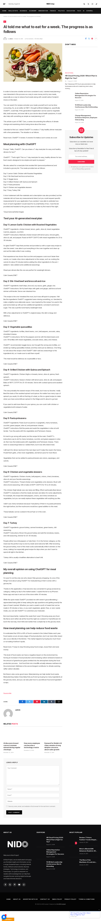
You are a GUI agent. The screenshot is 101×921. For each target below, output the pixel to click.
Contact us (45, 899)
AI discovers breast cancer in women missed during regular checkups (11, 746)
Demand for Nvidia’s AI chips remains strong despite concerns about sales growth (53, 746)
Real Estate (13, 11)
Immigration (43, 11)
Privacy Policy (80, 169)
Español (89, 11)
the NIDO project (61, 904)
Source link (7, 693)
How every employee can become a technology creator (32, 745)
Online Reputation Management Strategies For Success (85, 95)
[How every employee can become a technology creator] (33, 735)
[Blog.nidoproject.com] (50, 4)
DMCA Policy (57, 899)
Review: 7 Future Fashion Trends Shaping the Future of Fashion (88, 839)
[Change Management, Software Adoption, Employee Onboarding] (69, 118)
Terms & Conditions (86, 899)
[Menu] (4, 4)
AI (83, 11)
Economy (32, 11)
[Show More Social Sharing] (96, 38)
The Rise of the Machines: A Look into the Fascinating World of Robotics (87, 861)
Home (4, 11)
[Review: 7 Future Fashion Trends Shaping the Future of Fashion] (73, 840)
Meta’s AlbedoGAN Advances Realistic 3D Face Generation (87, 850)
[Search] (84, 4)
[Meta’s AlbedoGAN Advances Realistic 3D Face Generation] (73, 851)
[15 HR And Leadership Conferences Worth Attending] (69, 108)
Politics (61, 11)
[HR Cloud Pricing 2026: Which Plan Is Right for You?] (81, 60)
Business (23, 11)
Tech (79, 11)
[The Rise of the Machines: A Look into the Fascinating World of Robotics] (73, 863)
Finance (53, 11)
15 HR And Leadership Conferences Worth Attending (86, 106)
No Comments (29, 38)
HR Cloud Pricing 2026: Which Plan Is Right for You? (81, 77)
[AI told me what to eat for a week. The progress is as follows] (32, 62)
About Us (17, 899)
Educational (69, 73)
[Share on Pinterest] (92, 38)
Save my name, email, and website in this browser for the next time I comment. (32, 806)
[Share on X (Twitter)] (88, 38)
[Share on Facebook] (85, 38)
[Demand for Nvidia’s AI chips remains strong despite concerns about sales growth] (53, 735)
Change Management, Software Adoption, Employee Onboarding (86, 118)
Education (71, 11)
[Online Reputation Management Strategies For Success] (69, 96)
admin (11, 38)
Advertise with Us (30, 899)
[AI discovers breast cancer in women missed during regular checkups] (12, 735)
